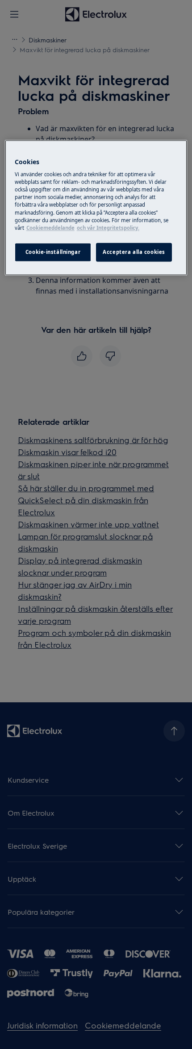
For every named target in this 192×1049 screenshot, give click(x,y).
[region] (96, 207)
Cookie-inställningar (52, 252)
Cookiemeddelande (50, 227)
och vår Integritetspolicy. (108, 227)
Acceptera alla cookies (134, 252)
